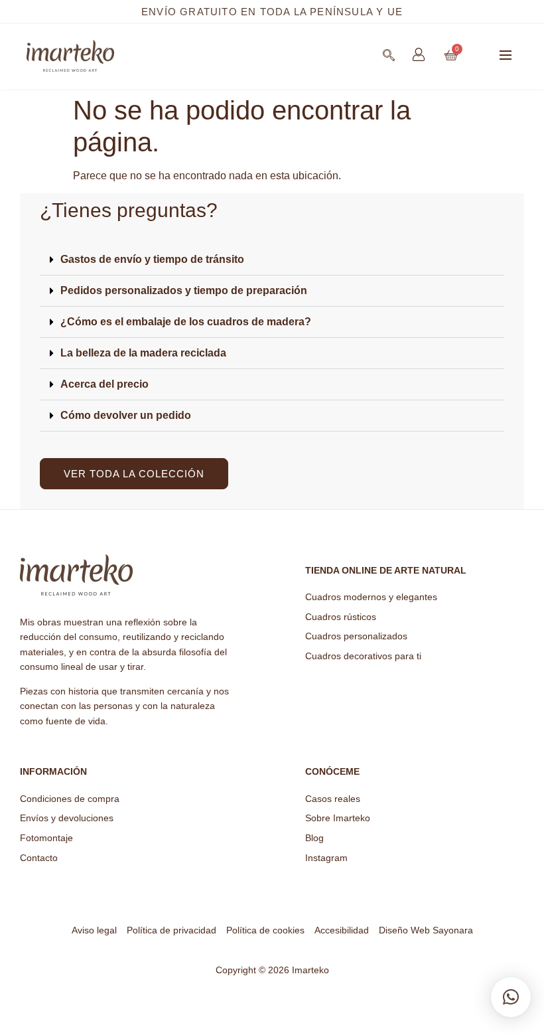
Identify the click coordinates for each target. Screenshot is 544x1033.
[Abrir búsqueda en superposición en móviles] (388, 55)
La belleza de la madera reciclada (143, 352)
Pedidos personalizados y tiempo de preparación (183, 290)
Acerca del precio (104, 384)
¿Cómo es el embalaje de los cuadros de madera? (185, 321)
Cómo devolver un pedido (125, 415)
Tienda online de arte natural (385, 570)
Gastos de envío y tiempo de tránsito (152, 259)
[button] (505, 56)
